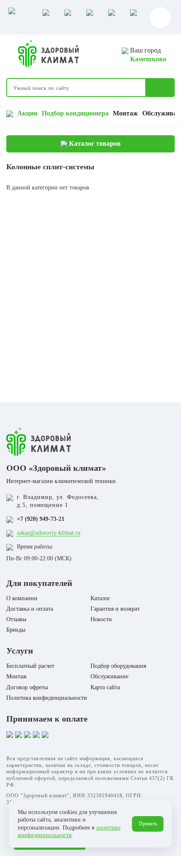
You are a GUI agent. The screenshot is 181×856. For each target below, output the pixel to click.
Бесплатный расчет (30, 666)
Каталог (100, 598)
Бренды (15, 630)
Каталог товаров (94, 143)
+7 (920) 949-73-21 (40, 519)
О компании (21, 598)
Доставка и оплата (29, 609)
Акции (27, 113)
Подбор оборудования (118, 666)
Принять (148, 824)
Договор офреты (27, 687)
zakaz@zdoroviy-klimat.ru (48, 533)
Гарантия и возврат (115, 609)
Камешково (148, 59)
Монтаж (125, 113)
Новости (101, 619)
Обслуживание (109, 676)
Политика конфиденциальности (46, 698)
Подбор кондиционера (75, 113)
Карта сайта (105, 687)
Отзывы (16, 619)
